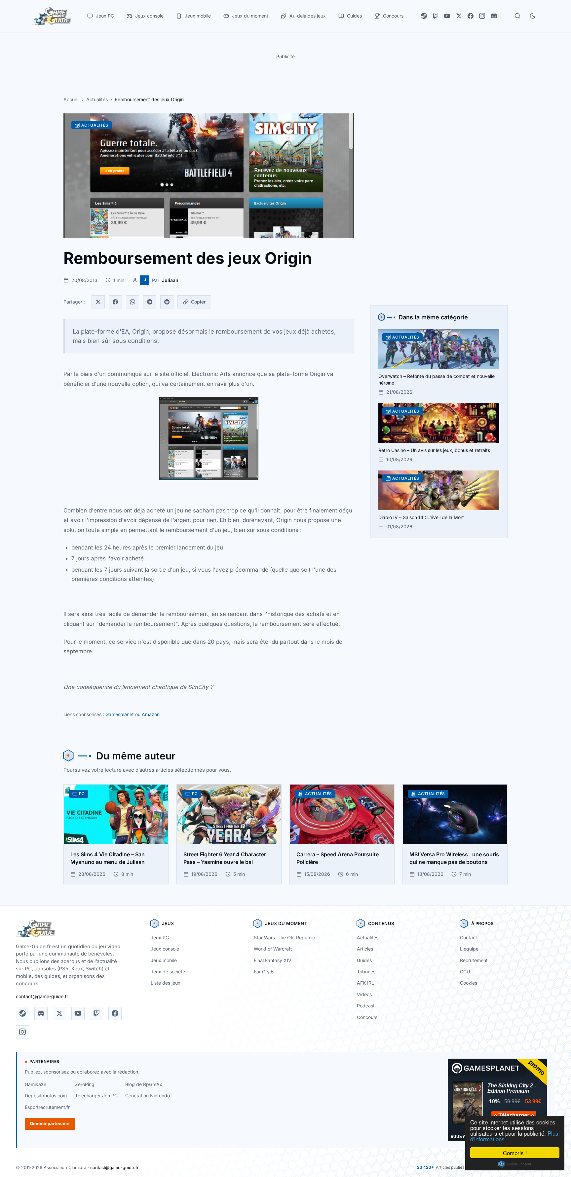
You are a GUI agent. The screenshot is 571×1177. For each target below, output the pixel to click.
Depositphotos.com (46, 1095)
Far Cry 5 (264, 971)
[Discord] (494, 16)
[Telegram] (149, 301)
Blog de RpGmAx (143, 1084)
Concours (367, 1017)
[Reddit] (166, 301)
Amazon (151, 714)
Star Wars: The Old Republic (284, 937)
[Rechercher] (517, 15)
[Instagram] (482, 16)
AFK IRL (365, 983)
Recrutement (474, 960)
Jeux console (165, 949)
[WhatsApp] (132, 301)
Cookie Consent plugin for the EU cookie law (514, 1164)
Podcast (366, 1005)
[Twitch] (435, 16)
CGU (465, 971)
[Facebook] (470, 16)
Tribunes (366, 971)
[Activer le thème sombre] (532, 15)
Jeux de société (168, 971)
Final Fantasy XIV (272, 960)
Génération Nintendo (147, 1095)
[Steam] (424, 16)
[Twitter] (98, 301)
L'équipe (469, 949)
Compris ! (515, 1153)
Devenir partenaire (50, 1123)
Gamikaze (35, 1084)
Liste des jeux (165, 983)
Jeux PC (160, 937)
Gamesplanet (119, 714)
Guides (364, 960)
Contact (468, 937)
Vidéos (364, 994)
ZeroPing (85, 1084)
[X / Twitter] (459, 16)
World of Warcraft (273, 949)
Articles (365, 949)
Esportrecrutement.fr (47, 1107)
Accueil (71, 99)
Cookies (468, 983)
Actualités (97, 99)
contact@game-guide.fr (42, 996)
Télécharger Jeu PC (96, 1095)
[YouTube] (447, 16)
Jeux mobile (164, 960)
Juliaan (170, 280)
